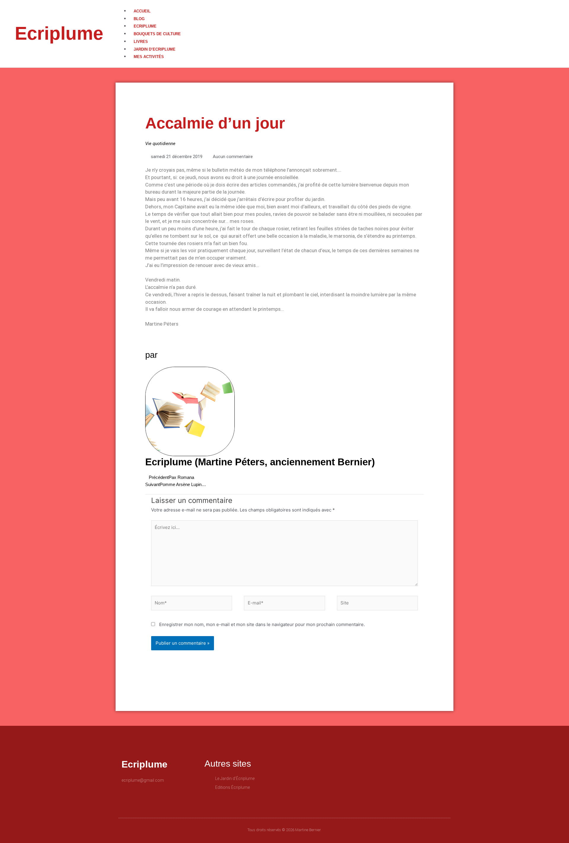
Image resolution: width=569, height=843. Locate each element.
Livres (141, 41)
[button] (346, 3)
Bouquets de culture (157, 34)
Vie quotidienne (160, 143)
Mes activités (149, 56)
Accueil (142, 11)
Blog (139, 19)
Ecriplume (59, 33)
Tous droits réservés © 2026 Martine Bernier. (284, 830)
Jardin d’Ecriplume (154, 49)
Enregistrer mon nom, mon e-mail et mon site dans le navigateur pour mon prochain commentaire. (262, 624)
